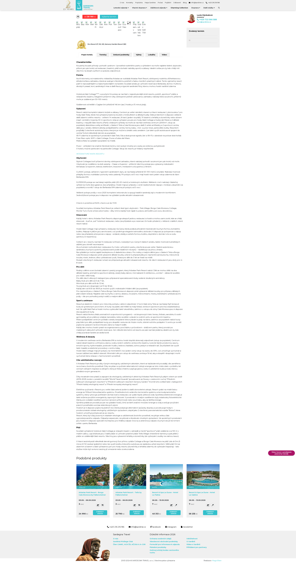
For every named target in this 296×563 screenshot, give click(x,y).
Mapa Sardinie (150, 2)
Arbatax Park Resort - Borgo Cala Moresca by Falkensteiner (92, 493)
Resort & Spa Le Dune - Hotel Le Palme (165, 493)
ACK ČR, (127, 544)
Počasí (160, 2)
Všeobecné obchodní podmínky (164, 541)
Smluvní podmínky (121, 55)
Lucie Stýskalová (205, 15)
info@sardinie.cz (197, 2)
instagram (171, 527)
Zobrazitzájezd (100, 512)
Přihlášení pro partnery (197, 547)
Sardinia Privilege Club (123, 541)
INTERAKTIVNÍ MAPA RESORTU (90, 154)
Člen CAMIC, (118, 544)
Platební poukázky (158, 547)
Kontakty (129, 2)
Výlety (138, 55)
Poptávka (139, 2)
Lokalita (151, 55)
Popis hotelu (87, 55)
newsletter (187, 527)
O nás (122, 2)
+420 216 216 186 (214, 2)
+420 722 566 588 (208, 19)
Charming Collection (179, 8)
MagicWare (216, 561)
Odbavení (177, 2)
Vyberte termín (109, 17)
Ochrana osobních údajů (160, 539)
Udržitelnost (192, 539)
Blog (185, 2)
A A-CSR (141, 544)
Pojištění (168, 2)
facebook (156, 527)
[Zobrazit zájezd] (92, 476)
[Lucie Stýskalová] (191, 18)
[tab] (86, 55)
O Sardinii (191, 541)
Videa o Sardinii (193, 544)
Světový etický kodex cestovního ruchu (164, 551)
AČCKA (135, 544)
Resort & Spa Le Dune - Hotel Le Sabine (202, 493)
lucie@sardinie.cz (204, 22)
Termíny (102, 55)
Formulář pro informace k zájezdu (165, 544)
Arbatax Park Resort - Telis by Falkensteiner (129, 493)
